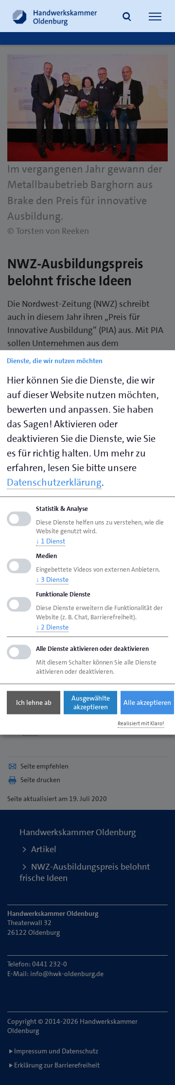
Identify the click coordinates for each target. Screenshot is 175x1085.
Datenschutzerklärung (54, 482)
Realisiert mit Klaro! (141, 723)
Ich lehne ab (34, 702)
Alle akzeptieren (147, 702)
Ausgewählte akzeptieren (90, 702)
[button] (126, 17)
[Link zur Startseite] (55, 16)
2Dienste (52, 627)
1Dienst (50, 541)
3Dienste (52, 579)
